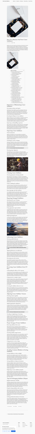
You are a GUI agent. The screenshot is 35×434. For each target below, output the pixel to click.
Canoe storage (19, 406)
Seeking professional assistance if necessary (18, 102)
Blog (14, 42)
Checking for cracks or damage (16, 76)
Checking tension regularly (15, 91)
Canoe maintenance (9, 406)
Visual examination (14, 75)
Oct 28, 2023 (8, 42)
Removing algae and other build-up (16, 80)
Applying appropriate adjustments (16, 92)
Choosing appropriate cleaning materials (16, 78)
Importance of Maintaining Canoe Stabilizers (17, 71)
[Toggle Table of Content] (23, 70)
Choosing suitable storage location (16, 95)
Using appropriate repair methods (16, 82)
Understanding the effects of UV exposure (17, 88)
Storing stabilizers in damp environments (17, 98)
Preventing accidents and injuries (16, 72)
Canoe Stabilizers (15, 406)
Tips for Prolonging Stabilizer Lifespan (16, 100)
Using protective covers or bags (16, 96)
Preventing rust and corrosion (15, 86)
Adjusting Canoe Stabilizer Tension (15, 90)
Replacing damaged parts (15, 83)
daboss (12, 42)
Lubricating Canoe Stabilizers (15, 84)
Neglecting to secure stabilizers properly (17, 99)
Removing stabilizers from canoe (16, 94)
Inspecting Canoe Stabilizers (15, 74)
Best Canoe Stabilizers (6, 422)
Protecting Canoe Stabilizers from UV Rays (16, 87)
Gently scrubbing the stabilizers (16, 79)
